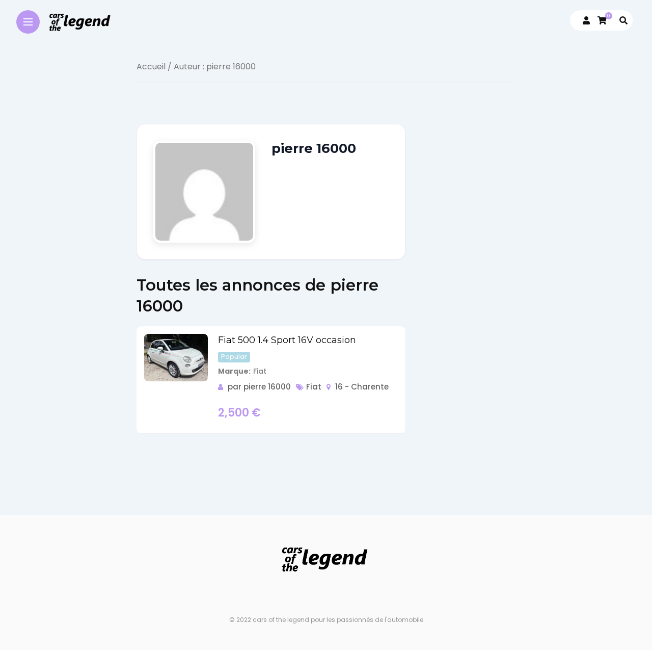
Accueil (151, 66)
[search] (623, 20)
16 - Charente (362, 386)
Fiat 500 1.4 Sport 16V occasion (287, 340)
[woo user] (586, 20)
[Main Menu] (28, 21)
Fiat (313, 386)
